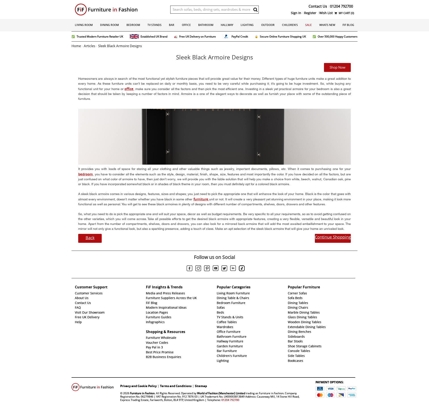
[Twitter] (224, 268)
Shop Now (337, 67)
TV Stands (154, 25)
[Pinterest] (207, 268)
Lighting (247, 25)
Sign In (296, 13)
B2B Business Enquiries (163, 357)
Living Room (84, 25)
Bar (171, 25)
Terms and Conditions (175, 386)
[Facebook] (189, 268)
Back (90, 237)
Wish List (326, 13)
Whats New (327, 25)
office (128, 89)
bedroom (85, 174)
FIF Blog (348, 25)
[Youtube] (216, 268)
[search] (255, 9)
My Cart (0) (346, 13)
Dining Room (109, 25)
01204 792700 (230, 400)
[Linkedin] (233, 268)
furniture (201, 199)
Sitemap (201, 386)
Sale (308, 25)
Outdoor (268, 25)
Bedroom (133, 25)
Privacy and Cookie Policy (138, 386)
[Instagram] (198, 268)
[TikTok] (242, 268)
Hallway (227, 25)
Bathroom (205, 25)
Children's (290, 25)
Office (186, 25)
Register (310, 13)
